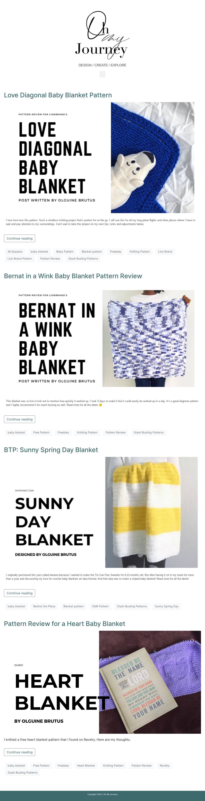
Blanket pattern (92, 251)
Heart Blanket (86, 765)
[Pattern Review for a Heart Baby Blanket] (102, 682)
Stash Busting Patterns (83, 258)
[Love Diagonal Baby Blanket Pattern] (102, 157)
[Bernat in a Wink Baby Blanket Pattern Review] (102, 338)
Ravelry (165, 765)
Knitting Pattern (140, 251)
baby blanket (39, 251)
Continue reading (20, 238)
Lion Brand (165, 251)
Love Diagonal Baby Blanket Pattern (58, 95)
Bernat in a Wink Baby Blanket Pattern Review (73, 276)
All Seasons (15, 251)
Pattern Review (50, 258)
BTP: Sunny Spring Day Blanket (51, 450)
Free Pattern (41, 432)
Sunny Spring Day (167, 606)
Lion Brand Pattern (20, 258)
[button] (102, 74)
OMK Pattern (100, 606)
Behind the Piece (44, 606)
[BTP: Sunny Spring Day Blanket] (102, 512)
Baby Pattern (64, 251)
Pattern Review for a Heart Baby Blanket (64, 624)
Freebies (115, 251)
